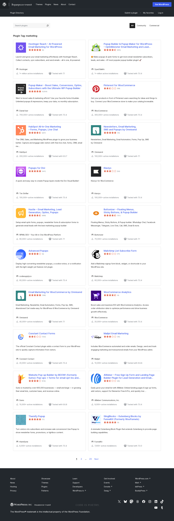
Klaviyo (107, 168)
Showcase (45, 478)
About (12, 478)
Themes (44, 483)
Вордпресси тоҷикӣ (43, 505)
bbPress (139, 487)
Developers (78, 487)
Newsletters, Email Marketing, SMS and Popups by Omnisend (120, 128)
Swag (107, 491)
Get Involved (109, 478)
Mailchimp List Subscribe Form (120, 250)
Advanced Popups (38, 250)
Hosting (13, 487)
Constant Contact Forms (42, 333)
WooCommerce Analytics (117, 292)
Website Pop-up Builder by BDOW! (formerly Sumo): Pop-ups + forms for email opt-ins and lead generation (53, 376)
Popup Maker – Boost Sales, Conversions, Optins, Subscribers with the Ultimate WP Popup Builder (55, 87)
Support (76, 483)
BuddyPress (141, 491)
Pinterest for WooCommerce (119, 85)
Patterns (45, 491)
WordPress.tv (79, 491)
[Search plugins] (47, 25)
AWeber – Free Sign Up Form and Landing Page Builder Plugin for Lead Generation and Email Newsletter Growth (129, 376)
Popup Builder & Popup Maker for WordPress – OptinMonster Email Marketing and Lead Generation (128, 45)
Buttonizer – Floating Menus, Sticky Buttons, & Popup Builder (121, 211)
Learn (75, 478)
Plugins (44, 487)
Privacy (13, 491)
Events (107, 483)
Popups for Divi (37, 168)
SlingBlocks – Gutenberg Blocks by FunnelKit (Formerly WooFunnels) (122, 418)
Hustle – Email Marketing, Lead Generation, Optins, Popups (45, 211)
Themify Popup (37, 416)
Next (96, 459)
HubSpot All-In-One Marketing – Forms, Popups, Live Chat (45, 128)
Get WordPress (162, 4)
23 (90, 459)
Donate (108, 487)
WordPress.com (143, 478)
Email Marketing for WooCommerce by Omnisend (55, 292)
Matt (138, 483)
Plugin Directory (17, 13)
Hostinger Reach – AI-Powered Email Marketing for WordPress (45, 45)
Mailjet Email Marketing (116, 333)
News (12, 483)
